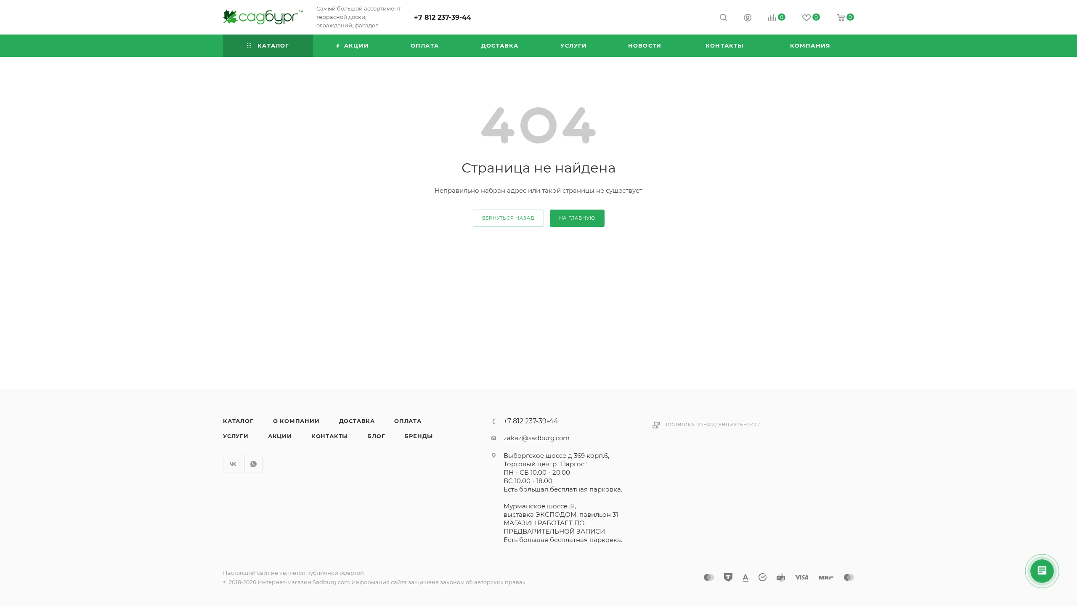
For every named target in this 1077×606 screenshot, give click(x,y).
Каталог (238, 420)
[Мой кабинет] (747, 18)
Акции (280, 436)
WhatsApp (253, 464)
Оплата (408, 420)
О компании (296, 420)
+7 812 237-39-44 (442, 17)
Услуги (236, 436)
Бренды (418, 436)
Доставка (357, 420)
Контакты (329, 436)
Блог (376, 436)
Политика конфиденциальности (713, 425)
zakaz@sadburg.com (537, 438)
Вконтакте (232, 464)
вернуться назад (508, 218)
